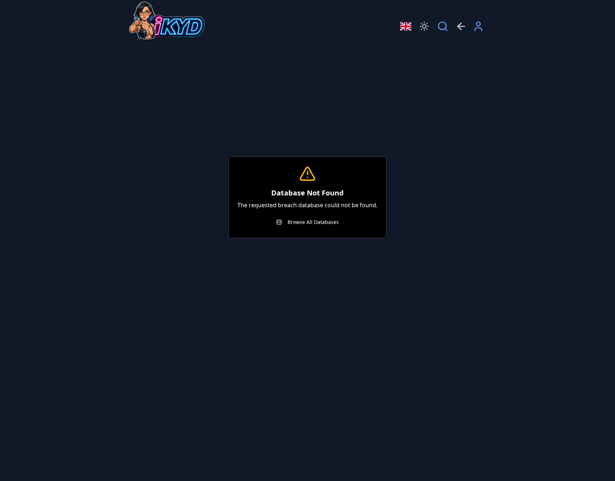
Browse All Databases (313, 222)
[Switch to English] (405, 26)
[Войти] (478, 26)
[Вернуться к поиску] (442, 26)
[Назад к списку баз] (461, 26)
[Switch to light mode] (424, 26)
